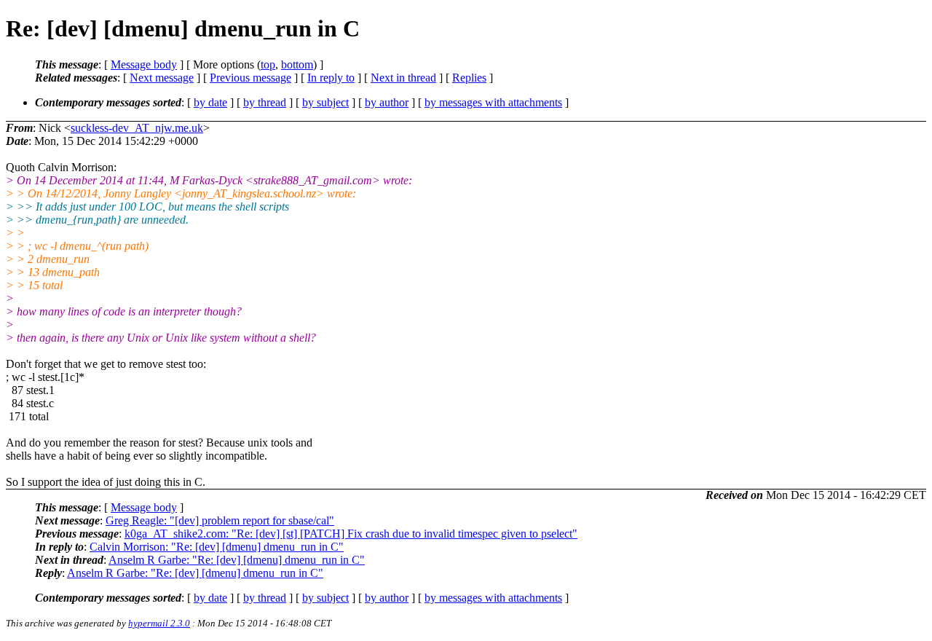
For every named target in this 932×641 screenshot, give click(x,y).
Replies (469, 77)
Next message (162, 77)
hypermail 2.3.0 (159, 623)
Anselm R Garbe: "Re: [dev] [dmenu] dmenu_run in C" (236, 560)
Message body (144, 64)
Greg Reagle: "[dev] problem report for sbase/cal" (220, 520)
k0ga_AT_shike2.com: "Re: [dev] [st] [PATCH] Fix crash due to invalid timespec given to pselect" (351, 533)
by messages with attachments (493, 102)
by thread (264, 102)
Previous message (250, 77)
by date (210, 102)
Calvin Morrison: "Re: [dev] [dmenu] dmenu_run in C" (217, 546)
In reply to (331, 77)
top (268, 64)
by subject (325, 102)
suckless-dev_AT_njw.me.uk (137, 128)
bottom (297, 64)
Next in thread (403, 77)
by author (386, 102)
